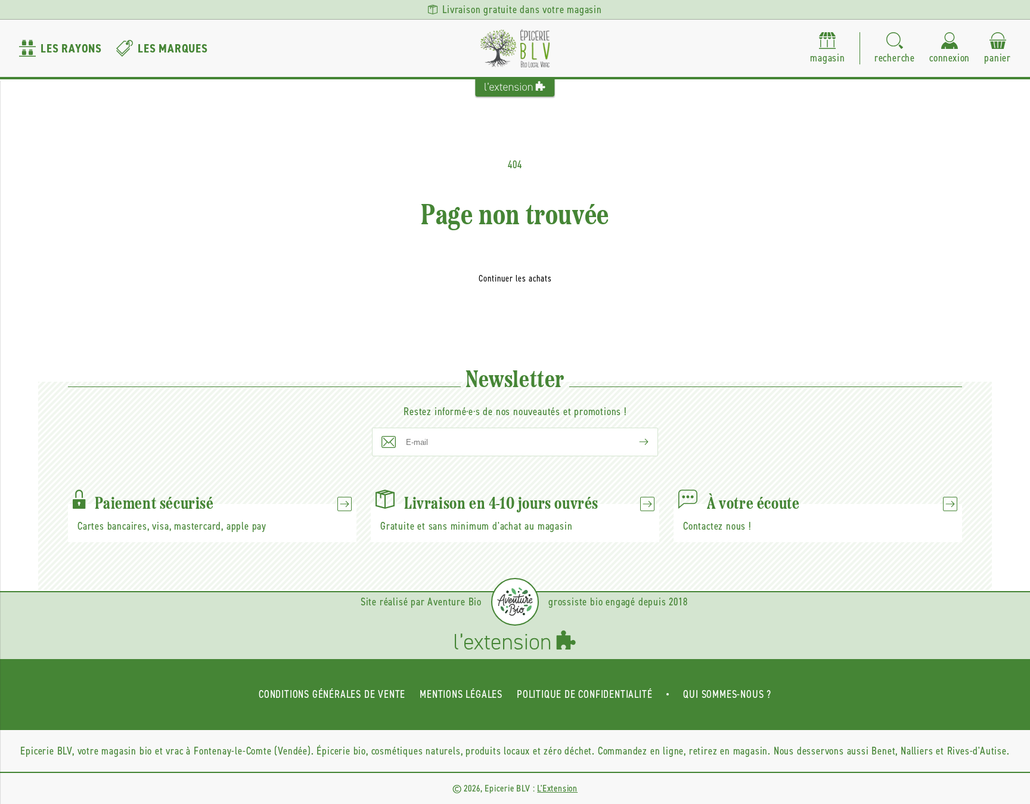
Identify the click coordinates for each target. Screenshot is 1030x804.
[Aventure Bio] (515, 602)
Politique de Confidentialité (584, 694)
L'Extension (557, 788)
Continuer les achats (515, 279)
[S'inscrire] (634, 442)
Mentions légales (461, 694)
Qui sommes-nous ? (727, 694)
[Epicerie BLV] (515, 48)
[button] (894, 48)
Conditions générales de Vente (332, 694)
